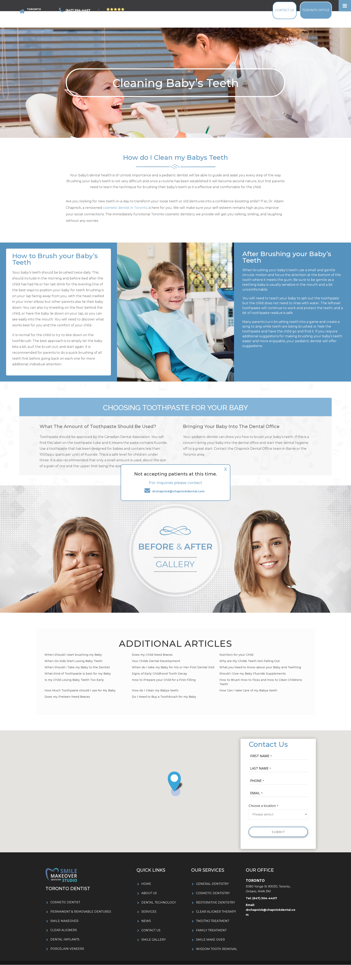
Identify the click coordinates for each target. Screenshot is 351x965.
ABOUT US (149, 893)
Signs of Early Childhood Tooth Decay (159, 673)
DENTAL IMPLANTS (64, 939)
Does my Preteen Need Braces (67, 697)
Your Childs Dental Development (156, 661)
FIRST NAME (259, 756)
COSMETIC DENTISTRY (213, 893)
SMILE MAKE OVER (210, 939)
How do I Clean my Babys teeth (155, 690)
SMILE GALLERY (153, 939)
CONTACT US (150, 930)
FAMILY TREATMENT (211, 930)
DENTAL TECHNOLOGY (158, 902)
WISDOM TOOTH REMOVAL (216, 949)
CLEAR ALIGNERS (63, 930)
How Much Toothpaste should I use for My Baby (80, 690)
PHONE (256, 780)
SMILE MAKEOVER (64, 921)
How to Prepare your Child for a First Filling (164, 680)
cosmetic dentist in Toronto (125, 208)
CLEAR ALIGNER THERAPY (216, 911)
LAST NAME (259, 768)
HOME (146, 884)
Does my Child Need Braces (152, 655)
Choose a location (262, 805)
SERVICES (148, 911)
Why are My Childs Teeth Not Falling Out (249, 661)
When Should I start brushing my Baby (73, 655)
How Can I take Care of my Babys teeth (248, 690)
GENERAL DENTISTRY (212, 884)
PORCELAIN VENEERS (67, 949)
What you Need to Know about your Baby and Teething (260, 667)
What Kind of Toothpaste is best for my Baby (77, 673)
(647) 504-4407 (264, 898)
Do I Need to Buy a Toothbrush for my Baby (164, 697)
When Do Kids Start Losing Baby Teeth (73, 661)
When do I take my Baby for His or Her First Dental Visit (173, 667)
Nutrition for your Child (236, 655)
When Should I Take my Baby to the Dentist (77, 667)
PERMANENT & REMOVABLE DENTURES (80, 911)
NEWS (146, 921)
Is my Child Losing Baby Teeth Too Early (74, 680)
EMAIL (255, 793)
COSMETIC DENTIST (65, 902)
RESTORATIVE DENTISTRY (215, 902)
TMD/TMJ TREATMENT (212, 921)
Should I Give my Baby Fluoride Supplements (252, 673)
